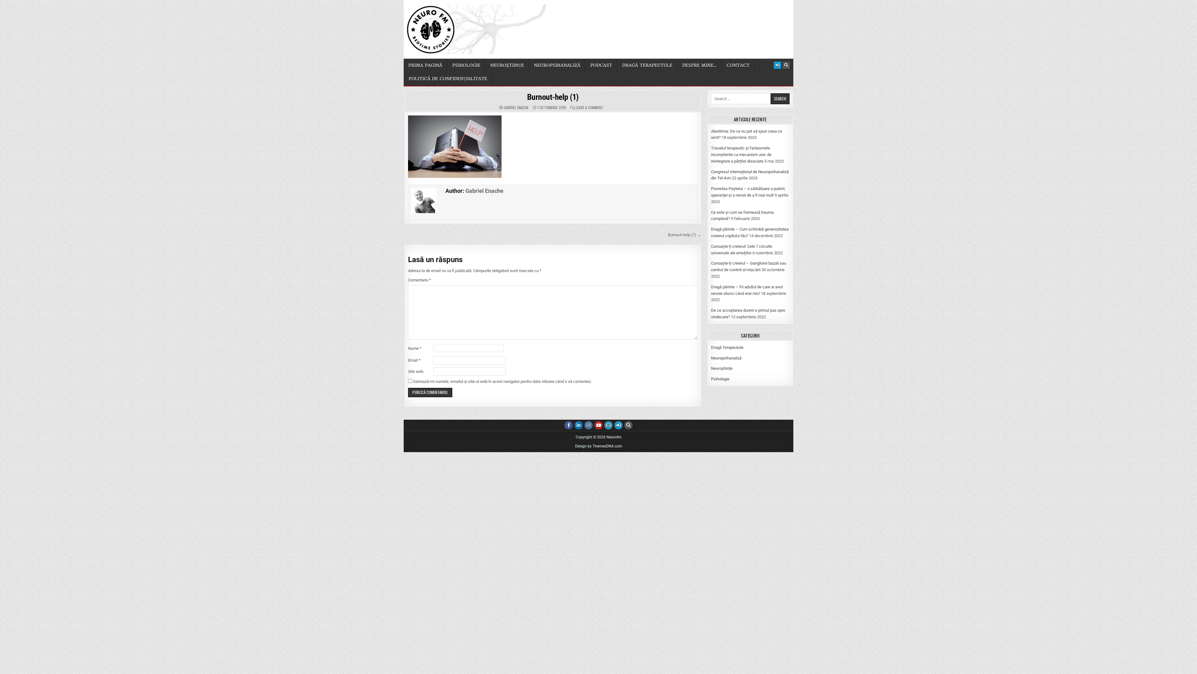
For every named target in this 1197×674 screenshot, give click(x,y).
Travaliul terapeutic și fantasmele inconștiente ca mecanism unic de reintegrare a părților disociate (741, 155)
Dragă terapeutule (647, 65)
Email (414, 360)
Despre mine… (699, 65)
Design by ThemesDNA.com (598, 446)
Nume (414, 348)
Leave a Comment (589, 108)
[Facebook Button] (569, 425)
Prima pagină (425, 65)
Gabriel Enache (516, 108)
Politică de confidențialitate (448, 78)
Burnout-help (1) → (684, 234)
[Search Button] (786, 65)
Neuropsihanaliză (557, 65)
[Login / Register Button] (777, 65)
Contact (738, 65)
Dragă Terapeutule (727, 347)
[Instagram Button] (588, 425)
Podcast (601, 65)
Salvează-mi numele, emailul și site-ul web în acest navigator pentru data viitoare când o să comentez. (502, 381)
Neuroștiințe (507, 65)
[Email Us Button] (608, 425)
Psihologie (466, 65)
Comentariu (419, 280)
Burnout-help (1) (553, 97)
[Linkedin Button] (578, 425)
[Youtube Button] (598, 425)
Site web (415, 371)
